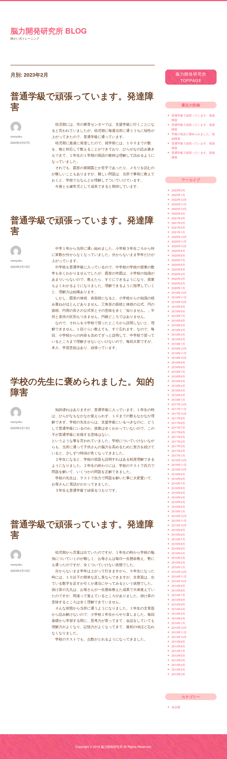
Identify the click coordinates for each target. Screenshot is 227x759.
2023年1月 (178, 195)
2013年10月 (179, 637)
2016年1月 (178, 511)
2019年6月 (178, 320)
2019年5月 (178, 325)
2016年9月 (178, 474)
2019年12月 (179, 292)
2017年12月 (179, 404)
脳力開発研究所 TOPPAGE (191, 77)
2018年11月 (179, 353)
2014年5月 (178, 604)
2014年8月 (178, 590)
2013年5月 (178, 660)
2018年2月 (178, 395)
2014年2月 (178, 618)
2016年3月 (178, 502)
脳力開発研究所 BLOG (48, 30)
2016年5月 (178, 492)
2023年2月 (178, 190)
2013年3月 (178, 669)
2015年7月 (178, 539)
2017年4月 (178, 441)
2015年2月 (178, 562)
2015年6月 (178, 544)
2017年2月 (178, 451)
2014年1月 (178, 623)
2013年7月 (178, 651)
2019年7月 (178, 316)
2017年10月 (179, 413)
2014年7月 (178, 595)
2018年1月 (178, 399)
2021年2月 (178, 227)
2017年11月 (179, 409)
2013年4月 (178, 665)
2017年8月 (178, 423)
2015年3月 (178, 558)
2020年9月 (178, 251)
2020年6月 (178, 265)
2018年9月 (178, 362)
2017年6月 (178, 432)
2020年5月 (178, 269)
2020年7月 (178, 260)
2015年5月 (178, 548)
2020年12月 (179, 237)
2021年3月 (178, 223)
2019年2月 (178, 339)
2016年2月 (178, 506)
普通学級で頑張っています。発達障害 (82, 101)
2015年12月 (179, 516)
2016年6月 (178, 488)
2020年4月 (178, 274)
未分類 (176, 707)
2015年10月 (179, 525)
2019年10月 (179, 302)
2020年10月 (179, 246)
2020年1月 (178, 288)
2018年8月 (178, 367)
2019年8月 (178, 311)
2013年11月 (179, 632)
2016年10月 (179, 469)
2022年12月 (179, 199)
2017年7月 (178, 427)
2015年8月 (178, 534)
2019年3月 (178, 334)
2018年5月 (178, 381)
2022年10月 (179, 209)
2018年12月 (179, 348)
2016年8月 (178, 479)
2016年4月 (178, 497)
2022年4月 (178, 213)
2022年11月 (179, 204)
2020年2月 (178, 283)
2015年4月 (178, 553)
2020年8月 (178, 255)
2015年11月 (179, 520)
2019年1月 (178, 344)
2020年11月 (179, 241)
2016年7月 (178, 483)
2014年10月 (179, 581)
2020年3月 (178, 278)
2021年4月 (178, 218)
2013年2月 (178, 674)
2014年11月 (179, 576)
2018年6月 (178, 376)
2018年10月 (179, 358)
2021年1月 (178, 232)
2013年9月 (178, 641)
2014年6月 (178, 599)
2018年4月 (178, 385)
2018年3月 (178, 390)
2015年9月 (178, 530)
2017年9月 (178, 418)
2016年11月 (179, 465)
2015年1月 (178, 567)
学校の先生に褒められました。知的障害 (82, 386)
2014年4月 (178, 609)
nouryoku (16, 136)
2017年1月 (178, 455)
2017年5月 (178, 437)
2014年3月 (178, 613)
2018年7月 (178, 372)
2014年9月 (178, 586)
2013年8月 (178, 646)
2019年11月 (179, 297)
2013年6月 (178, 655)
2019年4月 (178, 330)
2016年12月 (179, 460)
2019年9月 (178, 306)
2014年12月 (179, 572)
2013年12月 (179, 627)
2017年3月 (178, 446)
